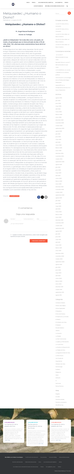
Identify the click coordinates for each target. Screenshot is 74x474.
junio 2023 (58, 170)
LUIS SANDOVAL (60, 70)
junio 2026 (58, 103)
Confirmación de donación (31, 457)
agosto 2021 (59, 231)
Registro (58, 394)
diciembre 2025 (59, 120)
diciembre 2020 (60, 253)
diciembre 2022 (59, 186)
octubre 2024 (59, 159)
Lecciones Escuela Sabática (45, 2)
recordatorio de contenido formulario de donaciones (25, 466)
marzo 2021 (58, 245)
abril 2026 (58, 109)
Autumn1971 (59, 85)
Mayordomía (59, 361)
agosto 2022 (59, 197)
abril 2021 (58, 242)
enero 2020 (58, 284)
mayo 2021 (58, 239)
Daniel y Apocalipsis (61, 305)
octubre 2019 (59, 289)
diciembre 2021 (59, 220)
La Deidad (58, 336)
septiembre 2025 (60, 128)
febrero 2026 (59, 114)
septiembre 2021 (60, 228)
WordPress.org (59, 405)
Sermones (58, 383)
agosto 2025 (59, 131)
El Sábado (58, 325)
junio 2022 (58, 203)
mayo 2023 (58, 172)
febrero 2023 (59, 181)
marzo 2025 (58, 145)
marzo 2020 (59, 278)
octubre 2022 (59, 192)
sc (56, 380)
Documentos (58, 2)
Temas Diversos (59, 386)
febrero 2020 (59, 281)
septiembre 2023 (60, 161)
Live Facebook (59, 358)
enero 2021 (58, 250)
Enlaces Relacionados (64, 457)
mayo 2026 (58, 106)
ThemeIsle (68, 470)
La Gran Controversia (61, 339)
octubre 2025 (59, 125)
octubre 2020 (59, 259)
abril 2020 (58, 275)
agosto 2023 (59, 164)
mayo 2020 (58, 272)
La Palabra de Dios (14, 196)
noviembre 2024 (60, 156)
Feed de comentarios (61, 402)
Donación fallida (53, 457)
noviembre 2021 (60, 222)
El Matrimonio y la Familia (62, 316)
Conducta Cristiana (60, 302)
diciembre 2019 (59, 286)
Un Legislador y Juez (50, 466)
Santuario (58, 377)
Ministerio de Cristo (60, 364)
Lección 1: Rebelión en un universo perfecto (63, 72)
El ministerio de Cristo (61, 322)
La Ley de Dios (59, 344)
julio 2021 (58, 234)
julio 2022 (58, 200)
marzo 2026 (59, 111)
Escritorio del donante (17, 462)
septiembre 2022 (60, 195)
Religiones (58, 372)
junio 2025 (58, 136)
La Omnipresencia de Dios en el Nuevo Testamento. (63, 88)
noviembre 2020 (60, 256)
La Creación (59, 333)
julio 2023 (58, 167)
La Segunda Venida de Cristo (63, 352)
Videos (66, 2)
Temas (33, 2)
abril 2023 (58, 175)
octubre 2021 (59, 225)
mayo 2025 (58, 139)
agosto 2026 (59, 97)
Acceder (58, 396)
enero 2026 (58, 117)
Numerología (59, 366)
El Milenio (58, 319)
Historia (57, 330)
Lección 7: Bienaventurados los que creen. (62, 57)
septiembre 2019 (60, 292)
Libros (60, 462)
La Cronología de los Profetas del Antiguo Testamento (63, 80)
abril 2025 (58, 142)
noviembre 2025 (60, 122)
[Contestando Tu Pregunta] (13, 4)
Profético (58, 369)
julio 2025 (58, 134)
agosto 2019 (59, 295)
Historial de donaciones (30, 462)
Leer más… (7, 440)
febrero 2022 (59, 214)
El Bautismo (59, 311)
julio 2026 (58, 100)
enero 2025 (58, 150)
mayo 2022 (58, 206)
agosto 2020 (59, 264)
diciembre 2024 (60, 153)
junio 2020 (58, 270)
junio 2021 (58, 236)
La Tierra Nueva (59, 355)
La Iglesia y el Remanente (62, 341)
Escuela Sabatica (60, 327)
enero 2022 (58, 217)
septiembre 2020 (60, 261)
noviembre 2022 (60, 189)
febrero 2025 (59, 147)
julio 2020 (58, 267)
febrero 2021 (59, 247)
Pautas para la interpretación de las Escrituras (35, 426)
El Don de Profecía (60, 314)
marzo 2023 (59, 178)
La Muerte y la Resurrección (63, 347)
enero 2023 (58, 184)
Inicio (28, 2)
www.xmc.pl (59, 77)
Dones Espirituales (60, 308)
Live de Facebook (38, 6)
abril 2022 (58, 209)
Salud (57, 375)
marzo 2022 (59, 211)
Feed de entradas (60, 399)
